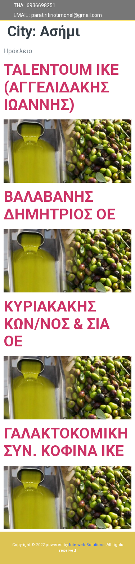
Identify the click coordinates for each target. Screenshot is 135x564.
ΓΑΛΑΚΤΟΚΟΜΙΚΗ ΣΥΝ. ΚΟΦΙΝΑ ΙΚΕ (66, 442)
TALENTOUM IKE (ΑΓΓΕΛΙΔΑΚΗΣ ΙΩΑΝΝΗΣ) (61, 87)
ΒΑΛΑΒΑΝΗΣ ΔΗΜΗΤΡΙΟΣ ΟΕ (59, 205)
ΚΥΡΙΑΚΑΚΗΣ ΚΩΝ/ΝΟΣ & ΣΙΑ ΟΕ (57, 323)
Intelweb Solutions (86, 544)
